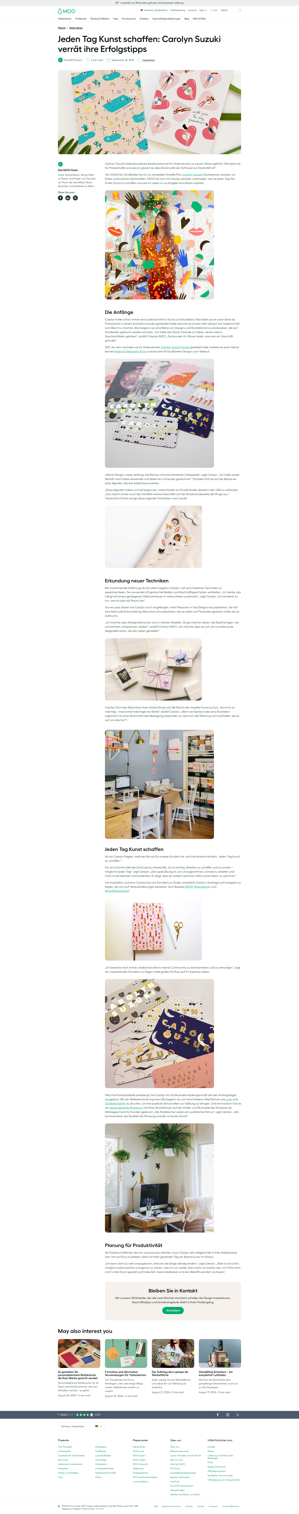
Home (62, 27)
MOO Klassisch (140, 1464)
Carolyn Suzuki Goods (175, 347)
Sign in (202, 10)
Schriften (189, 1506)
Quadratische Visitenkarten (71, 1455)
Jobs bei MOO (177, 1464)
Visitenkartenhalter (104, 1468)
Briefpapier (101, 1446)
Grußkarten (100, 1451)
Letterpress (138, 1468)
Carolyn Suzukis (193, 174)
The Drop (175, 1468)
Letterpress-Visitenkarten (70, 1464)
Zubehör (144, 18)
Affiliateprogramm (217, 1471)
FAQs (210, 1462)
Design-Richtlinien (217, 1466)
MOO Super (139, 1455)
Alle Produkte (65, 1446)
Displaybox (101, 1464)
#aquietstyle (202, 886)
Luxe (229, 1099)
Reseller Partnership (180, 1477)
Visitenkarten (65, 18)
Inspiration (149, 60)
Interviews (76, 27)
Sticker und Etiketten (68, 1472)
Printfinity (174, 1481)
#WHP (189, 886)
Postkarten (81, 18)
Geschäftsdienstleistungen (166, 18)
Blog (186, 18)
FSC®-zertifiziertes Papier (145, 1477)
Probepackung (178, 10)
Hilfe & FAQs (199, 18)
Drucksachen (129, 18)
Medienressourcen (179, 1451)
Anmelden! (173, 1310)
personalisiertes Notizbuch (126, 1107)
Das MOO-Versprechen (181, 1485)
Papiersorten (139, 1446)
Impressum (213, 1506)
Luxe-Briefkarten (103, 1455)
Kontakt (211, 1446)
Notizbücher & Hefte (105, 1472)
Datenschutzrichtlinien (171, 1506)
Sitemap (200, 1506)
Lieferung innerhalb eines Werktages (220, 1457)
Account (192, 10)
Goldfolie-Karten (115, 1103)
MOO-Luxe (138, 1451)
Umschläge (100, 1459)
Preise (211, 1451)
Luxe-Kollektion (140, 1481)
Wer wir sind (176, 1459)
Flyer (115, 18)
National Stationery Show (130, 351)
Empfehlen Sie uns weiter (220, 1475)
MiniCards (63, 1459)
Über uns (174, 1446)
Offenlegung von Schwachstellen (224, 1479)
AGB (156, 1506)
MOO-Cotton (139, 1459)
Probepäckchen (140, 1472)
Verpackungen (177, 1490)
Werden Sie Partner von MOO (185, 1494)
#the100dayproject (117, 891)
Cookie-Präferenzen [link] (231, 1506)
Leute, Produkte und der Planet (185, 1455)
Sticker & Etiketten (99, 18)
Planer (98, 1477)
